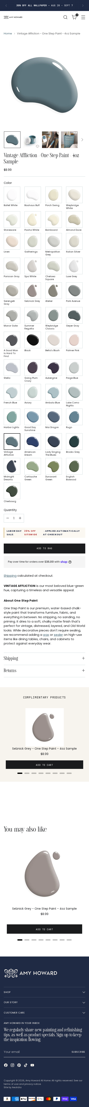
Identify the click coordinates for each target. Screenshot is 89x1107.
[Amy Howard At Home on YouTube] (32, 1065)
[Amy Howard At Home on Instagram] (12, 1065)
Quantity (10, 510)
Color (8, 183)
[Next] (82, 5)
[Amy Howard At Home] (13, 17)
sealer (58, 635)
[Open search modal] (65, 17)
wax (46, 635)
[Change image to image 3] (50, 139)
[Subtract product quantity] (7, 518)
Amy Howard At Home (38, 1080)
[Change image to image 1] (12, 139)
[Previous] (6, 5)
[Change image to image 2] (31, 139)
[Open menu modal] (83, 17)
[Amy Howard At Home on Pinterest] (19, 1065)
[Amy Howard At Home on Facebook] (6, 1065)
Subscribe (78, 1052)
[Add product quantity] (20, 518)
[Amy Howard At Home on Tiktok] (26, 1065)
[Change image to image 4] (69, 139)
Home (8, 33)
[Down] (82, 139)
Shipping (10, 576)
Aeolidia (17, 1087)
